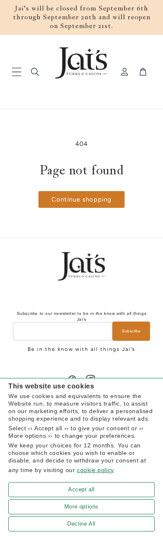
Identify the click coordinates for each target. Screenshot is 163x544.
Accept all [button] (81, 489)
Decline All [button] (81, 524)
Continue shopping (81, 199)
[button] (17, 72)
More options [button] (81, 506)
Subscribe (131, 331)
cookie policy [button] (95, 470)
